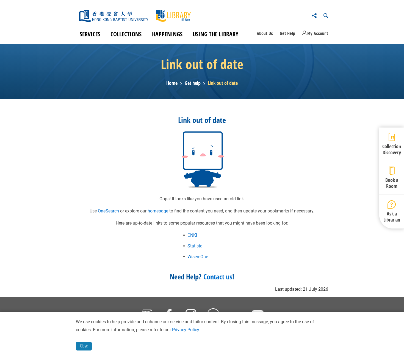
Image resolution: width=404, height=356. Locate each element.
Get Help (287, 33)
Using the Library (215, 34)
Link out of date (223, 83)
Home (172, 83)
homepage (158, 211)
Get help (193, 83)
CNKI (192, 235)
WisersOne (197, 256)
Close (84, 346)
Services (90, 34)
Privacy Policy (185, 329)
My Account (317, 33)
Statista (195, 246)
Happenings (167, 34)
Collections (126, 34)
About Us (265, 33)
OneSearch (108, 211)
